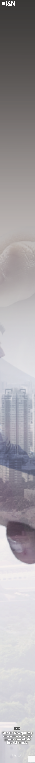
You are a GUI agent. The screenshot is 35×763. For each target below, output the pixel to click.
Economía (17, 728)
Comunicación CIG (13, 749)
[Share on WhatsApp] (22, 755)
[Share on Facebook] (12, 755)
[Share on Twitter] (15, 755)
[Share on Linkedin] (19, 755)
